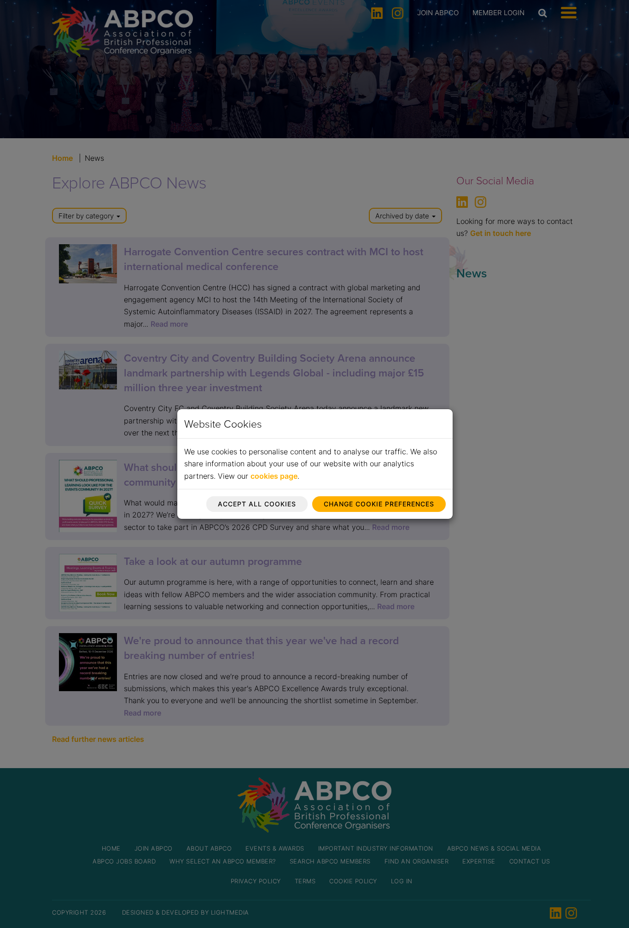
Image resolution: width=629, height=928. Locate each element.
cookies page (273, 476)
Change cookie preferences (379, 504)
